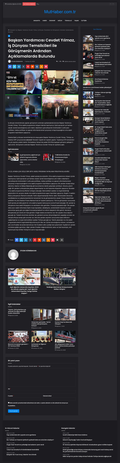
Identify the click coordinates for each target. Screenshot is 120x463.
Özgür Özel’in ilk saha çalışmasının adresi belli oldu (103, 151)
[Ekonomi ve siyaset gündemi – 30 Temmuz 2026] (18, 336)
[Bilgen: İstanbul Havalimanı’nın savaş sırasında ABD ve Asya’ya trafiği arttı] (88, 180)
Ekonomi (52, 20)
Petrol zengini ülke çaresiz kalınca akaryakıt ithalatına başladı (102, 141)
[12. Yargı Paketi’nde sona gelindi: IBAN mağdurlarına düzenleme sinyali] (88, 129)
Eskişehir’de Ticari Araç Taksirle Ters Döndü (103, 72)
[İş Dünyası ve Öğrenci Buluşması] (42, 336)
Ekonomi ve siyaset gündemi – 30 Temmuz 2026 (18, 345)
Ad (9, 389)
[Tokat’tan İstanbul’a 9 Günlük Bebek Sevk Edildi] (88, 65)
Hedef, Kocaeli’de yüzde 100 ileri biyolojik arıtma (103, 190)
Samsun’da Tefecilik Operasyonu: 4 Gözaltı (102, 111)
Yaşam (76, 20)
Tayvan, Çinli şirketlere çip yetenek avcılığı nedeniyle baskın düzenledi (17, 311)
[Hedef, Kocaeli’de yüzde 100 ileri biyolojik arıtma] (88, 191)
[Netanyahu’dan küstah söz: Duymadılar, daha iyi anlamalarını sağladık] (88, 103)
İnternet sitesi (47, 396)
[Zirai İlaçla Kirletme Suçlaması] (88, 81)
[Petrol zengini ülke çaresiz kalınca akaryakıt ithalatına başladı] (88, 140)
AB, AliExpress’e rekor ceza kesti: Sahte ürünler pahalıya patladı (65, 346)
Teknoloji (68, 20)
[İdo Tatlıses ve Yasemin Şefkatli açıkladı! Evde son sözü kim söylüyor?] (88, 47)
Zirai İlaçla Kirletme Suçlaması (101, 80)
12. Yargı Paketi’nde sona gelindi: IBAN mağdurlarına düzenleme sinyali (103, 130)
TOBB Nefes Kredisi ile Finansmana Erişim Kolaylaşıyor (62, 157)
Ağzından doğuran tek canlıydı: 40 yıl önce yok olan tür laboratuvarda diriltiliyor (103, 200)
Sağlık (60, 20)
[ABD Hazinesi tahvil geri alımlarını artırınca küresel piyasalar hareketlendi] (88, 169)
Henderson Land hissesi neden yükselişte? (97, 87)
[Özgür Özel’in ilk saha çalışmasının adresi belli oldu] (88, 151)
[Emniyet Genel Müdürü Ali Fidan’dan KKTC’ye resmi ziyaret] (88, 120)
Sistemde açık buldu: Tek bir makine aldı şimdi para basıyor (41, 324)
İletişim (84, 20)
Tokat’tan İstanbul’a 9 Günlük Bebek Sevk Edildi (103, 63)
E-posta (11, 396)
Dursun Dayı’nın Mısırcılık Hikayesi (63, 323)
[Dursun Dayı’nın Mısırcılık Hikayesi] (65, 314)
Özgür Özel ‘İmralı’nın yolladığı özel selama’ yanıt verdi (52, 4)
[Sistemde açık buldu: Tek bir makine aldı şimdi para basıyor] (42, 314)
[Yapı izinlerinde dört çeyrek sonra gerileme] (88, 38)
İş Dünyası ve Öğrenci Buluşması (39, 345)
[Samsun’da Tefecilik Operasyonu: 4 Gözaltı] (88, 112)
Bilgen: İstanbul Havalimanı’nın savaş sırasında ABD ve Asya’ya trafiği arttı (103, 181)
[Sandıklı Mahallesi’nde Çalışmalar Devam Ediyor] (88, 160)
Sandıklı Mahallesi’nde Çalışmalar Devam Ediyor (102, 160)
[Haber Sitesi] (60, 11)
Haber (45, 20)
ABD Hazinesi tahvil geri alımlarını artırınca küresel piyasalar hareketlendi (103, 170)
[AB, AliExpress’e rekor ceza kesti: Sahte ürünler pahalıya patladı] (65, 336)
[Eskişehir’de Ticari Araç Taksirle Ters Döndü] (88, 73)
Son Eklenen (97, 29)
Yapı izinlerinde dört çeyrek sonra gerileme (102, 37)
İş (16, 30)
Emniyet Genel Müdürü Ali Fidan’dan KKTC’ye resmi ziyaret (102, 120)
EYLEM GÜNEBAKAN (17, 61)
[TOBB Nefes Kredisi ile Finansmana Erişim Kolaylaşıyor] (48, 157)
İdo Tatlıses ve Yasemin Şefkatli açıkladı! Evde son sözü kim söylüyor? (103, 46)
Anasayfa (36, 20)
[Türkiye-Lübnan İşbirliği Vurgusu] (88, 95)
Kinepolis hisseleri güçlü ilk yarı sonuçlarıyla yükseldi (93, 209)
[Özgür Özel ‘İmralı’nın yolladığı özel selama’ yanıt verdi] (88, 56)
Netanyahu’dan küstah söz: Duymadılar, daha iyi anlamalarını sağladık (103, 103)
